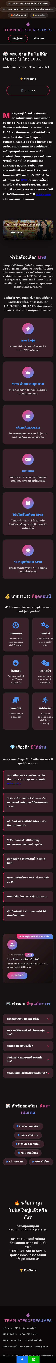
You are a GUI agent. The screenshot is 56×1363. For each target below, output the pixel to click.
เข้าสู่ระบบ (18, 38)
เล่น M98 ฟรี (16, 1161)
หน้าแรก (7, 1328)
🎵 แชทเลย (28, 90)
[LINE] (33, 1359)
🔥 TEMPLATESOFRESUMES (28, 27)
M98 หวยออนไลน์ (29, 1126)
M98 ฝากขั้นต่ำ (29, 1153)
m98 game (43, 194)
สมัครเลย (38, 38)
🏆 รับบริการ (28, 78)
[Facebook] (22, 1359)
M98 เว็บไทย (42, 1161)
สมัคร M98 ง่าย (29, 1135)
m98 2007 (14, 783)
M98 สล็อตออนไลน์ (29, 1144)
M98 (24, 180)
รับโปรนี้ (19, 975)
